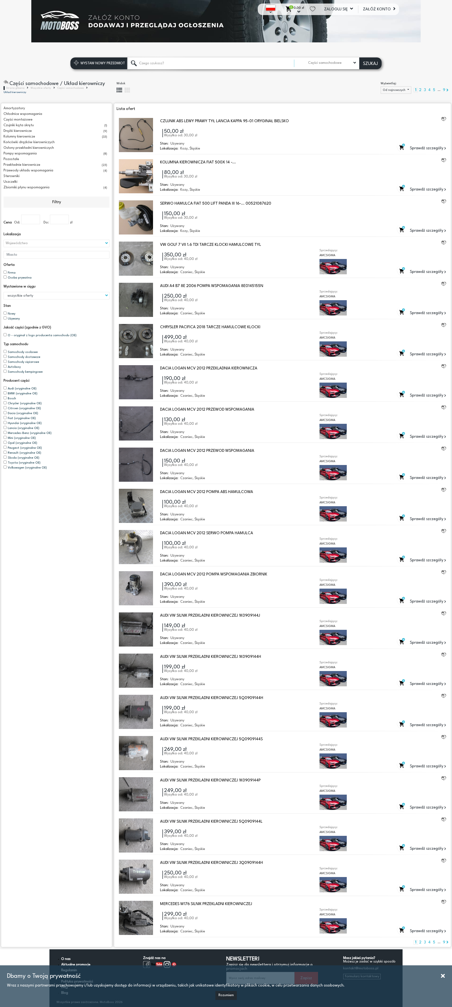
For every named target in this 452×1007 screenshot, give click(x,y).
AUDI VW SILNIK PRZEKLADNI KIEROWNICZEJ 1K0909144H (210, 657)
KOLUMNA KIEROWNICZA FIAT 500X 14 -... (198, 162)
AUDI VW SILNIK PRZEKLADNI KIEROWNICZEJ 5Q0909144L (211, 822)
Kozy (184, 148)
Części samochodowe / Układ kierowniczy (57, 83)
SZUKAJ (370, 64)
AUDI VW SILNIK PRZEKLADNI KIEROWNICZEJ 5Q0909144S (211, 739)
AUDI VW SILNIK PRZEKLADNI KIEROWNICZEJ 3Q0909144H (211, 863)
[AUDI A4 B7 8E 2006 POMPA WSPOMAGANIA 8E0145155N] (136, 300)
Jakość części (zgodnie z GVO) (27, 327)
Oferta (9, 265)
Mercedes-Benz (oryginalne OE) (30, 433)
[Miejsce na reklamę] (226, 21)
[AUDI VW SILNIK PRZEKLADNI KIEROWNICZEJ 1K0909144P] (136, 794)
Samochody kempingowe (25, 371)
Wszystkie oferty (41, 88)
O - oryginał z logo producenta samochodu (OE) (42, 335)
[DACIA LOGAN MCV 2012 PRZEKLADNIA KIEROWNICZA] (136, 382)
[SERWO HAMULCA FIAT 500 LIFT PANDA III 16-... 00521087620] (136, 217)
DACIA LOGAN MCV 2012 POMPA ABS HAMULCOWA (206, 492)
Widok (121, 83)
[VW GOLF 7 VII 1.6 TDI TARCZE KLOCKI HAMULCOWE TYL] (136, 259)
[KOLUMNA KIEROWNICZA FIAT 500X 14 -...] (136, 176)
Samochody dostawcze (24, 357)
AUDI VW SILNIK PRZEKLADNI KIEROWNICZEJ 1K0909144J (210, 616)
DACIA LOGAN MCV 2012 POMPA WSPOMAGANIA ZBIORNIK (213, 574)
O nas (66, 959)
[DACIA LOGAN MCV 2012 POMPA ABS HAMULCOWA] (136, 506)
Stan (7, 306)
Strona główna (15, 88)
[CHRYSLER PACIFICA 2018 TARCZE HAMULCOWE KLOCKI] (136, 341)
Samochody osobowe (23, 352)
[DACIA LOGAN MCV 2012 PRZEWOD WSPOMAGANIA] (136, 423)
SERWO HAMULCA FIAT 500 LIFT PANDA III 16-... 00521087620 (215, 204)
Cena (8, 222)
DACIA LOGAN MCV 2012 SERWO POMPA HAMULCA (206, 533)
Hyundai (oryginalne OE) (25, 423)
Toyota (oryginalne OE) (24, 462)
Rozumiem (226, 995)
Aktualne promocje (75, 965)
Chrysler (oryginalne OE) (25, 403)
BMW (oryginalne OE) (22, 393)
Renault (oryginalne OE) (24, 452)
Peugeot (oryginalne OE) (25, 447)
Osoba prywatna (20, 277)
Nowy (11, 313)
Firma (12, 272)
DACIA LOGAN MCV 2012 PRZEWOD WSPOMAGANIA (207, 410)
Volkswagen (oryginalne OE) (27, 467)
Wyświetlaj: (388, 83)
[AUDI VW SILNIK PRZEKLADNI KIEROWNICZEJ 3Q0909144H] (136, 877)
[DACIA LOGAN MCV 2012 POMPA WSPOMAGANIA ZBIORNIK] (136, 588)
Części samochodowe (70, 88)
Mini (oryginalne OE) (22, 438)
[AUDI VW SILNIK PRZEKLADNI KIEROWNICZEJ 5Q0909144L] (136, 835)
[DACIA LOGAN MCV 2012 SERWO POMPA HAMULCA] (136, 547)
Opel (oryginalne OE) (22, 443)
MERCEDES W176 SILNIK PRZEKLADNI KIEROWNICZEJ (206, 904)
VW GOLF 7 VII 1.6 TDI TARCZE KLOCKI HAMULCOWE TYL (210, 245)
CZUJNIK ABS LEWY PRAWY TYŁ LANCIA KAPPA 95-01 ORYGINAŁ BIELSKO (224, 121)
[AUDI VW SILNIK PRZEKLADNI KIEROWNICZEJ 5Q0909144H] (136, 712)
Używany (14, 318)
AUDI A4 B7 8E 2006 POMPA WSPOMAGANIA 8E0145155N (211, 286)
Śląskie (195, 148)
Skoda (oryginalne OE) (23, 457)
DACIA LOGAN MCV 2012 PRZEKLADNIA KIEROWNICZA (208, 368)
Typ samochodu (16, 344)
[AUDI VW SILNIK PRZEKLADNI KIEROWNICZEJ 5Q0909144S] (136, 753)
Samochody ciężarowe (23, 362)
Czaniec (186, 272)
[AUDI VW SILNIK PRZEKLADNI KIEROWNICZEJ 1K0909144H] (136, 671)
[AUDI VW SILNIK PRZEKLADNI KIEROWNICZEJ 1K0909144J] (136, 629)
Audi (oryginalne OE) (22, 388)
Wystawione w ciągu (20, 286)
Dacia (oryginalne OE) (23, 413)
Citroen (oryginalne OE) (24, 408)
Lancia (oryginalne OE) (23, 428)
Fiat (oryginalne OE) (22, 418)
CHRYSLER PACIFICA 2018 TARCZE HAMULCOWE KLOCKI (210, 327)
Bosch (12, 398)
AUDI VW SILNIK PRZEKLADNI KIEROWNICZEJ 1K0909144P (210, 780)
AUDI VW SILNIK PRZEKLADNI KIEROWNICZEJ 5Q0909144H (211, 698)
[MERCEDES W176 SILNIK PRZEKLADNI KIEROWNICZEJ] (136, 918)
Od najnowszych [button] (394, 90)
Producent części (16, 381)
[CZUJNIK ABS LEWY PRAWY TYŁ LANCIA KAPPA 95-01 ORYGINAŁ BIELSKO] (136, 135)
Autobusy (14, 366)
